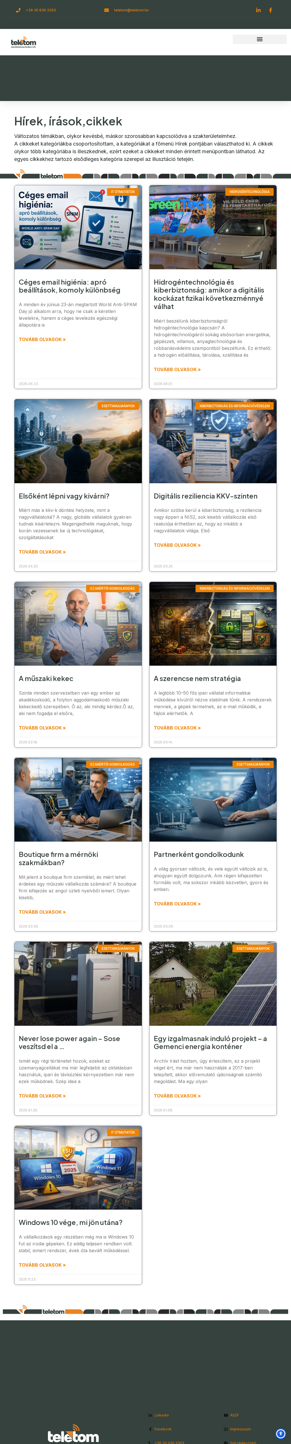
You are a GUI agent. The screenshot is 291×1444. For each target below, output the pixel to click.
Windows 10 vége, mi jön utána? (70, 1222)
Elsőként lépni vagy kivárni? (64, 495)
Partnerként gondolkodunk (199, 854)
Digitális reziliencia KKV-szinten (205, 495)
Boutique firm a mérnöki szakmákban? (58, 858)
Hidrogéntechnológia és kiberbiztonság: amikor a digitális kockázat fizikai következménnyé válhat (209, 294)
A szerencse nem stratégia (197, 678)
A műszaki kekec (46, 678)
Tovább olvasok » (42, 339)
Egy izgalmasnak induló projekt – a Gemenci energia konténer (210, 1042)
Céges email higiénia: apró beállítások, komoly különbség (69, 286)
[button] (260, 39)
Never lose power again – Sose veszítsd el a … (69, 1042)
